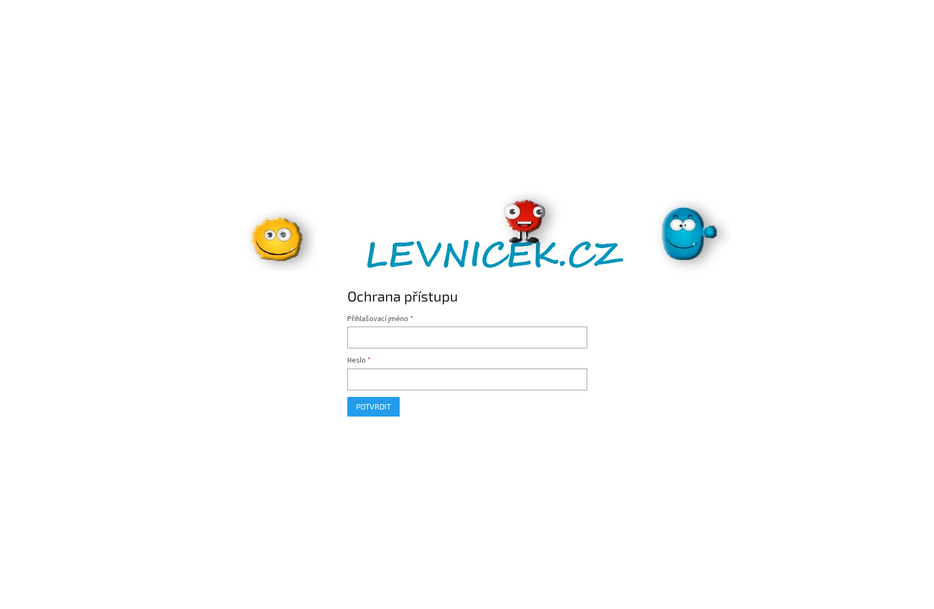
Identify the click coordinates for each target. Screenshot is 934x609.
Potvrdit (373, 406)
